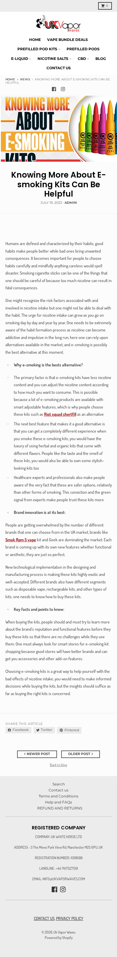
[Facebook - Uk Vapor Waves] (54, 89)
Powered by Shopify (59, 937)
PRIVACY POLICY (69, 918)
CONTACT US (44, 918)
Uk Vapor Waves (64, 932)
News (25, 79)
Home (10, 79)
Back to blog (58, 764)
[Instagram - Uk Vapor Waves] (63, 89)
